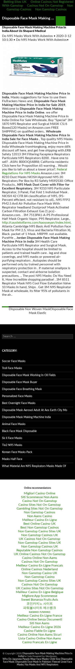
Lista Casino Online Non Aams (39, 638)
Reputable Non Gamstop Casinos (39, 550)
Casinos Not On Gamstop (45, 5)
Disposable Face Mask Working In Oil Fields (29, 375)
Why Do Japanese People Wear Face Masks (25, 659)
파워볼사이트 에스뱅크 (39, 607)
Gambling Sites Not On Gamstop (40, 508)
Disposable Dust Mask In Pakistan (33, 662)
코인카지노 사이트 (39, 603)
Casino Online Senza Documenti (39, 619)
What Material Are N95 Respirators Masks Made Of (34, 466)
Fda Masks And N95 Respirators (41, 664)
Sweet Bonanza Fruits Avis (39, 599)
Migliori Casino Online (39, 493)
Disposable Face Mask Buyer (19, 382)
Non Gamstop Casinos (51, 9)
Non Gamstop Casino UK (39, 573)
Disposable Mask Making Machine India (26, 417)
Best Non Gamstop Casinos (39, 527)
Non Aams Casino (39, 516)
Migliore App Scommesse (39, 595)
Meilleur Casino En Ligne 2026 (39, 627)
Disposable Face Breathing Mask (22, 389)
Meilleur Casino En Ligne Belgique (39, 592)
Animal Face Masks (13, 424)
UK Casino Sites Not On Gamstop (39, 588)
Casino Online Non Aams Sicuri (39, 634)
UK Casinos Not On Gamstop (39, 539)
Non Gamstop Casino (40, 576)
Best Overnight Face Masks (18, 403)
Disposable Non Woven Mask (29, 309)
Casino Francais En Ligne (39, 642)
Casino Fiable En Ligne (39, 630)
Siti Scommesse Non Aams (39, 497)
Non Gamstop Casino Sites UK (39, 531)
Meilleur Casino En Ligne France (39, 615)
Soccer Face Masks (13, 361)
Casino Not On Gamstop (39, 501)
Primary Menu (70, 21)
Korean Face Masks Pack (17, 452)
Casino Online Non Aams (39, 557)
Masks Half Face (12, 459)
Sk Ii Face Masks (12, 438)
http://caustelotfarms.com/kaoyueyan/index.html (36, 222)
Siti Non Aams (39, 623)
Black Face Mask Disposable (19, 431)
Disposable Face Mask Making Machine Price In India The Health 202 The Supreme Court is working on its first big (29, 18)
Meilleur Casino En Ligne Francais (39, 565)
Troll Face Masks (12, 368)
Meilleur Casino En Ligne (39, 520)
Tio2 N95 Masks (12, 445)
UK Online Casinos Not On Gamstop (39, 554)
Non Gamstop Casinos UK (39, 535)
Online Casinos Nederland (39, 569)
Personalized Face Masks (17, 396)
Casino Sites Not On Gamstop (39, 504)
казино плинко (39, 611)
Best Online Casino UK (39, 523)
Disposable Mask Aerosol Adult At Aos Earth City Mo (34, 410)
